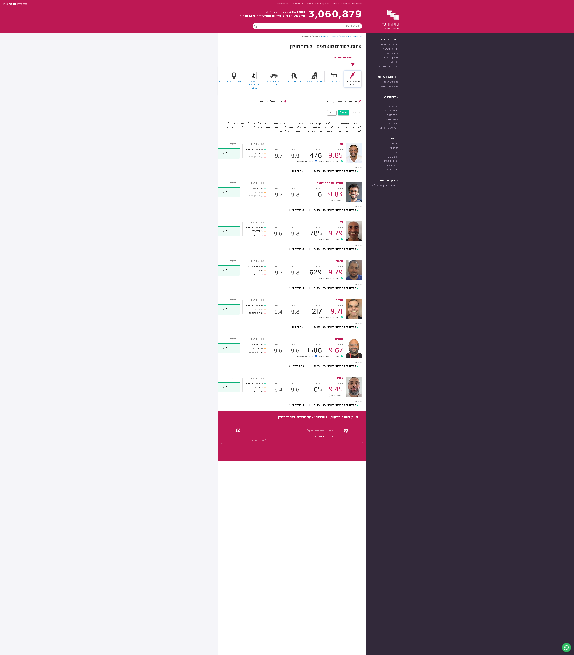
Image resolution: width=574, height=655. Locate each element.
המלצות (394, 148)
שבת (331, 112)
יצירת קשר (392, 115)
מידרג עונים (392, 165)
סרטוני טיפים (391, 169)
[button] (221, 442)
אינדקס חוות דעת (389, 57)
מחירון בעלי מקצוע (388, 66)
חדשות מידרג (391, 110)
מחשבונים (393, 157)
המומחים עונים (390, 161)
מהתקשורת (392, 106)
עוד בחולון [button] (298, 4)
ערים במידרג (391, 53)
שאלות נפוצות (391, 119)
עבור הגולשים (391, 82)
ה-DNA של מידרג (389, 128)
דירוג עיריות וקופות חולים (385, 185)
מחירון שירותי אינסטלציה (318, 4)
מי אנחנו (394, 102)
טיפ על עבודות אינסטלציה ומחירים (347, 4)
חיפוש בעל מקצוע (389, 44)
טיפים (395, 144)
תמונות (394, 62)
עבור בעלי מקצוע (389, 86)
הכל (342, 112)
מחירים (394, 152)
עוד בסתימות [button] (282, 4)
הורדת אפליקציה (389, 49)
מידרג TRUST (390, 124)
